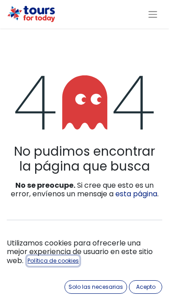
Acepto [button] (145, 287)
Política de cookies (53, 260)
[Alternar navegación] (152, 14)
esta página (136, 194)
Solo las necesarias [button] (96, 287)
